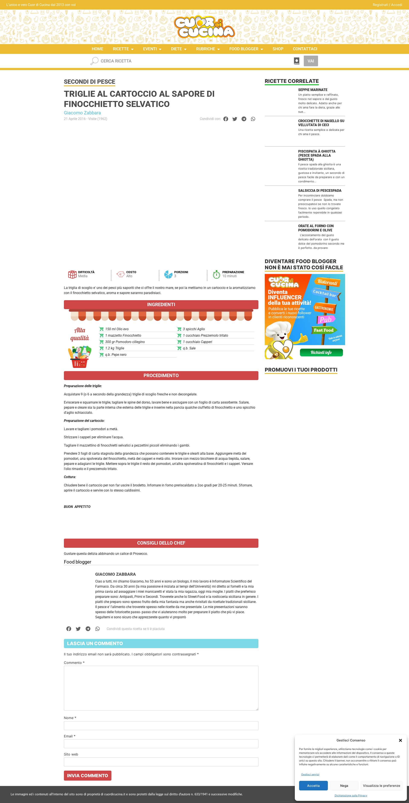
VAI (311, 60)
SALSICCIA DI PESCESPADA (319, 191)
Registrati (380, 5)
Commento (74, 662)
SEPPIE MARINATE (312, 90)
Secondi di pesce (89, 81)
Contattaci (305, 48)
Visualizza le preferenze (381, 786)
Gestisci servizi (310, 774)
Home (97, 48)
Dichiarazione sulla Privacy (351, 795)
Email (69, 736)
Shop (278, 48)
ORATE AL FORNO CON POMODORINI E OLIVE (316, 228)
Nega (344, 786)
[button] (400, 740)
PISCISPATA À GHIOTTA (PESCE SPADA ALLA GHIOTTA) (317, 155)
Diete (176, 48)
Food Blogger (243, 48)
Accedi (396, 5)
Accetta (313, 786)
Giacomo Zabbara (82, 112)
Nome (70, 717)
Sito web (71, 754)
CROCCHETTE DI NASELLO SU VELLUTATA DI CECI (321, 123)
